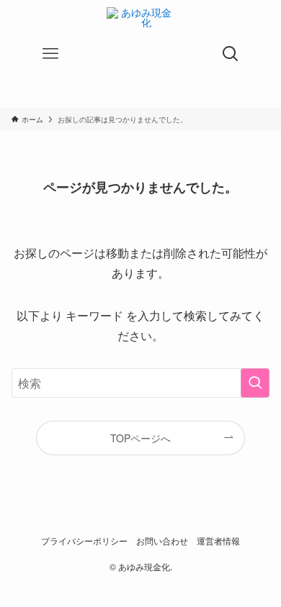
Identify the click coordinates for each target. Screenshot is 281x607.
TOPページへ (140, 438)
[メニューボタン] (50, 54)
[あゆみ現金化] (140, 54)
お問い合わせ (162, 541)
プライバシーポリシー (84, 541)
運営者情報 (218, 541)
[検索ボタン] (230, 54)
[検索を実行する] (255, 383)
